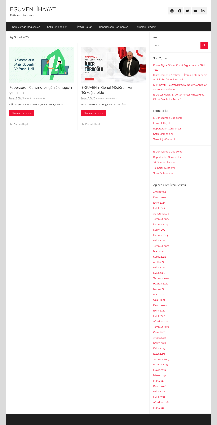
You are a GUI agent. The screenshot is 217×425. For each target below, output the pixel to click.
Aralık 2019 (159, 337)
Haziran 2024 (160, 224)
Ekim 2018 (159, 391)
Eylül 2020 (159, 316)
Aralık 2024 (159, 191)
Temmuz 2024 (161, 218)
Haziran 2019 (160, 364)
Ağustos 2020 (161, 321)
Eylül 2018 (159, 396)
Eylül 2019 (159, 353)
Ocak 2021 (159, 299)
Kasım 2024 (159, 197)
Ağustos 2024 (161, 213)
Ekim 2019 (159, 348)
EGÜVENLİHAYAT (33, 9)
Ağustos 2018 (161, 402)
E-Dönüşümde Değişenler (25, 26)
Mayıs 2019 (159, 369)
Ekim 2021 (159, 267)
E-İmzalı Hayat (83, 26)
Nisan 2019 (159, 375)
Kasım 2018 (159, 386)
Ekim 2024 (159, 202)
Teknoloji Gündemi (146, 26)
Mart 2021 (158, 294)
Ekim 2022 (159, 240)
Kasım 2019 (159, 342)
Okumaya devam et (22, 113)
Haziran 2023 (160, 235)
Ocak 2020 (159, 332)
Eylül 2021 (159, 272)
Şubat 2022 (159, 256)
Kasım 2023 (159, 229)
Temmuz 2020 (161, 326)
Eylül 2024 (159, 208)
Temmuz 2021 (161, 278)
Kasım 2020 (160, 305)
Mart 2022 (159, 251)
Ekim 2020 (159, 310)
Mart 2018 (158, 407)
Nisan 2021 (159, 289)
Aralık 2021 (159, 262)
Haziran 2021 (160, 283)
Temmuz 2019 (161, 359)
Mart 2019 (158, 380)
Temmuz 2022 (161, 245)
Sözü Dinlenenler (57, 26)
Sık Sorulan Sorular (164, 162)
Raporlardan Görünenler (113, 26)
